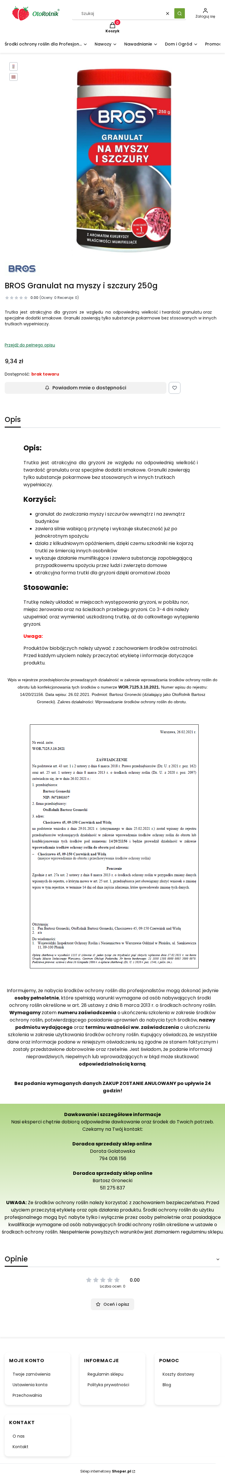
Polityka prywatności (108, 1385)
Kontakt (20, 1447)
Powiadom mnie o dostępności (89, 387)
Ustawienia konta (30, 1385)
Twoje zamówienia (31, 1374)
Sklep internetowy (105, 1471)
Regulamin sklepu (105, 1374)
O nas (19, 1436)
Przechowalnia (27, 1395)
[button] (179, 13)
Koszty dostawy (178, 1374)
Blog (167, 1385)
